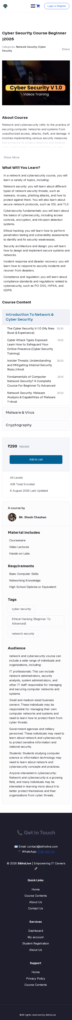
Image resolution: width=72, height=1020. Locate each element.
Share (66, 49)
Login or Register (57, 6)
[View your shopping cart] (38, 6)
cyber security (21, 609)
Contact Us (35, 908)
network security (23, 633)
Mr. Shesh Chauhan (32, 517)
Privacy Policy (35, 978)
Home (36, 889)
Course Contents (35, 895)
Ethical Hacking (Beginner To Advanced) (31, 621)
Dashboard (35, 930)
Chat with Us (46, 851)
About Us (35, 902)
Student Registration (35, 943)
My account (36, 937)
